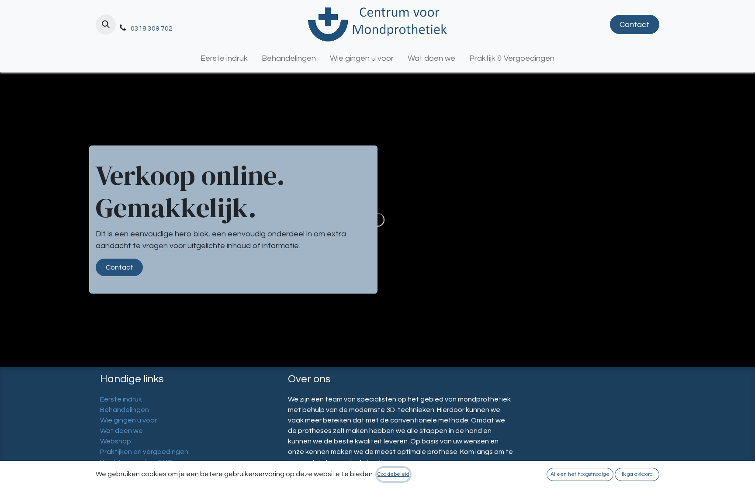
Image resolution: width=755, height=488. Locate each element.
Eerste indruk (121, 399)
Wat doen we (121, 430)
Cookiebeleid (393, 474)
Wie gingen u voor (128, 420)
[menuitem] (224, 58)
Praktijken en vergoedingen (144, 451)
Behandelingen (124, 409)
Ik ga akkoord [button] (637, 474)
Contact (634, 25)
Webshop (115, 441)
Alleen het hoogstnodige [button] (580, 474)
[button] (106, 24)
